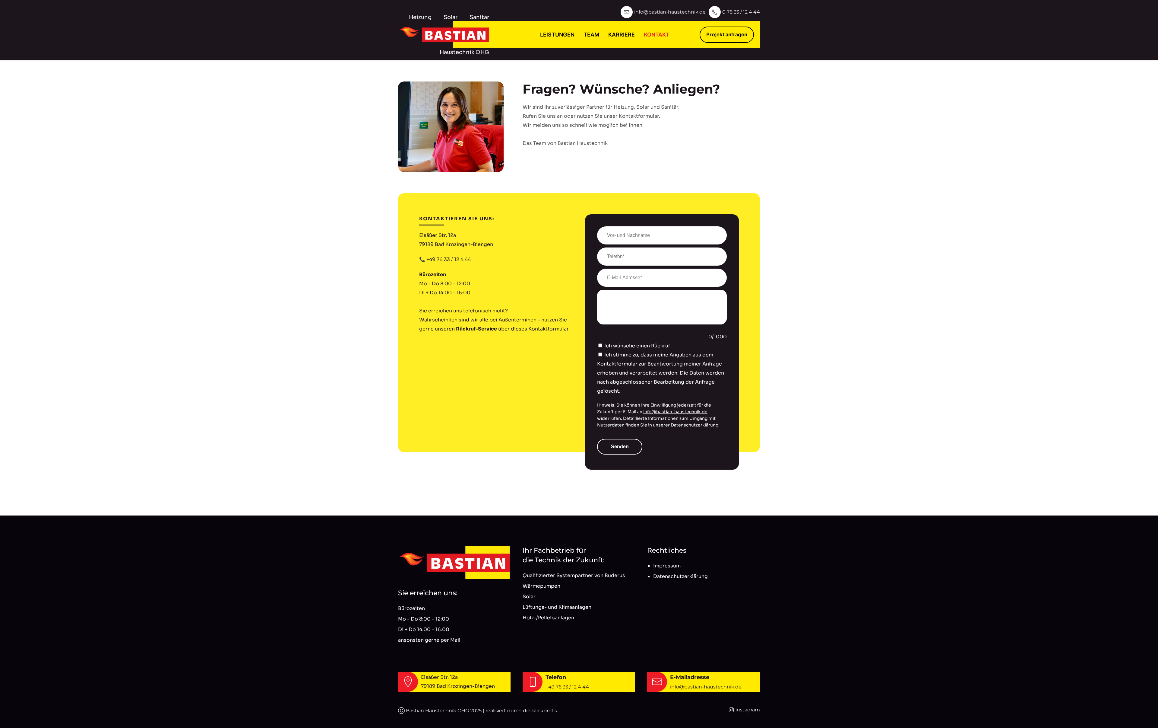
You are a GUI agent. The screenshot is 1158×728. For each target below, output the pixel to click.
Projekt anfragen (726, 34)
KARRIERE (621, 34)
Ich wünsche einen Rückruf (637, 346)
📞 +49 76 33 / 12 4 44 (445, 259)
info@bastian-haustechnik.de (675, 411)
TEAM (591, 34)
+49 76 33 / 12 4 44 (567, 687)
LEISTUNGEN (557, 34)
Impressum (667, 566)
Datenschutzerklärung (694, 425)
